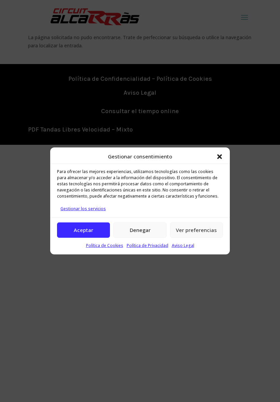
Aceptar (83, 230)
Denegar (140, 230)
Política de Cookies (104, 245)
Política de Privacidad (147, 245)
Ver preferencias (196, 230)
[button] (219, 156)
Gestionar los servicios (83, 209)
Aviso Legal (183, 245)
